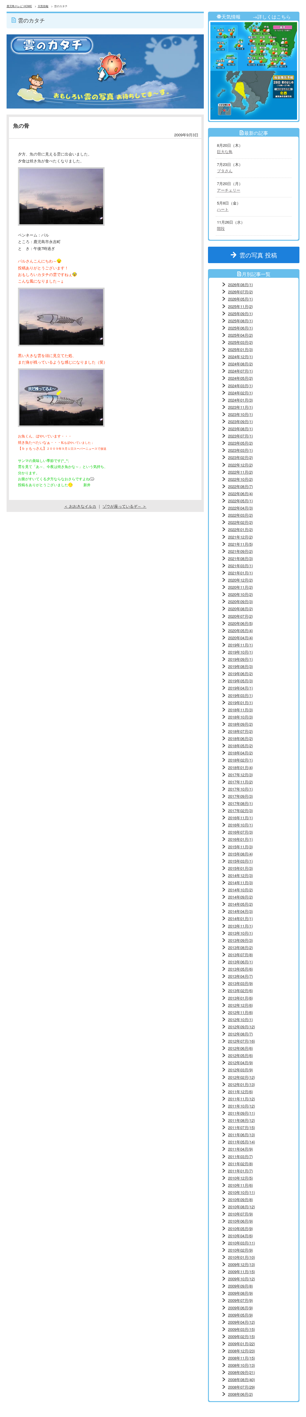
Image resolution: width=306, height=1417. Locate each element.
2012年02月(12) (241, 1077)
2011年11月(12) (241, 1099)
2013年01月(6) (240, 998)
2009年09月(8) (240, 1286)
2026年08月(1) (240, 284)
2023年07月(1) (240, 436)
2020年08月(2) (240, 608)
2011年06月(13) (241, 1134)
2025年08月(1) (240, 321)
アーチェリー (228, 190)
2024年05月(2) (240, 378)
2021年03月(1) (240, 565)
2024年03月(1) (240, 385)
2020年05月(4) (240, 630)
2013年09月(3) (240, 940)
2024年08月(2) (240, 364)
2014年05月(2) (240, 904)
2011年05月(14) (241, 1142)
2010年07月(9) (240, 1214)
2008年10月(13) (241, 1365)
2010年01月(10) (241, 1257)
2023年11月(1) (240, 407)
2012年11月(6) (240, 1012)
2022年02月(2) (240, 522)
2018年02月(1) (240, 760)
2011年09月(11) (241, 1113)
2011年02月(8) (240, 1163)
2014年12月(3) (240, 875)
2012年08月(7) (240, 1034)
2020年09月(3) (240, 601)
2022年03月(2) (240, 515)
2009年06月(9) (240, 1308)
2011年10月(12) (241, 1106)
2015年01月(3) (240, 868)
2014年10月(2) (240, 890)
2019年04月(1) (240, 688)
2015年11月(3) (240, 846)
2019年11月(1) (240, 645)
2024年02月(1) (240, 393)
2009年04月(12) (241, 1322)
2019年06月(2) (240, 673)
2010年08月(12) (241, 1206)
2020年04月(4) (240, 637)
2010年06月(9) (240, 1221)
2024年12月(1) (240, 356)
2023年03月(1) (240, 450)
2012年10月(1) (240, 1019)
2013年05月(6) (240, 969)
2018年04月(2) (240, 753)
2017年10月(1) (240, 789)
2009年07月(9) (240, 1300)
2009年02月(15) (241, 1336)
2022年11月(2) (240, 472)
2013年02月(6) (240, 990)
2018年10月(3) (240, 717)
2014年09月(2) (240, 897)
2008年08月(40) (241, 1379)
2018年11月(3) (240, 710)
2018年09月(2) (240, 724)
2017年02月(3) (240, 810)
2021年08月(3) (240, 558)
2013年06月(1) (240, 962)
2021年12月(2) (240, 537)
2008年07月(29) (241, 1387)
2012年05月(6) (240, 1055)
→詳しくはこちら (272, 16)
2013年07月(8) (240, 954)
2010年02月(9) (240, 1250)
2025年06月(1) (240, 328)
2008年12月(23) (241, 1351)
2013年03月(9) (240, 983)
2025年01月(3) (240, 349)
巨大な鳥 (224, 151)
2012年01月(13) (241, 1084)
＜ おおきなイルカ (80, 506)
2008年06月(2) (240, 1394)
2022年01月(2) (240, 529)
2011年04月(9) (240, 1149)
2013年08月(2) (240, 947)
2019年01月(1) (240, 702)
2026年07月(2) (240, 292)
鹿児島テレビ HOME (19, 6)
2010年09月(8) (240, 1199)
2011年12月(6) (240, 1091)
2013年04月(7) (240, 976)
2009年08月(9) (240, 1293)
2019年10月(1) (240, 652)
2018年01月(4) (240, 767)
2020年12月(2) (240, 580)
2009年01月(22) (241, 1343)
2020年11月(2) (240, 587)
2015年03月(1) (240, 861)
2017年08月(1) (240, 803)
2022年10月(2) (240, 479)
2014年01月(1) (240, 918)
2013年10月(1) (240, 933)
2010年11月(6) (240, 1185)
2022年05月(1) (240, 501)
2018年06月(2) (240, 738)
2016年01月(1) (240, 839)
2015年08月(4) (240, 854)
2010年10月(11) (241, 1192)
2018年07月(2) (240, 731)
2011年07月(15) (241, 1127)
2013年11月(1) (240, 926)
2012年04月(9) (240, 1062)
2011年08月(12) (241, 1120)
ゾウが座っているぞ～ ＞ (124, 506)
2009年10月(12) (241, 1279)
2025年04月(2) (240, 335)
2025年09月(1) (240, 313)
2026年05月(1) (240, 299)
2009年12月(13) (241, 1264)
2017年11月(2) (240, 782)
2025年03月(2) (240, 342)
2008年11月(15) (241, 1358)
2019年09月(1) (240, 659)
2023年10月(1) (240, 414)
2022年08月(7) (240, 486)
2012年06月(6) (240, 1048)
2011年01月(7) (240, 1171)
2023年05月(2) (240, 443)
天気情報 (43, 6)
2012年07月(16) (241, 1041)
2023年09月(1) (240, 421)
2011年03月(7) (240, 1156)
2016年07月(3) (240, 832)
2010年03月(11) (241, 1243)
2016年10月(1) (240, 825)
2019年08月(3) (240, 666)
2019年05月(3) (240, 681)
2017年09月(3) (240, 796)
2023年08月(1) (240, 428)
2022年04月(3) (240, 508)
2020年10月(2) (240, 594)
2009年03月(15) (241, 1329)
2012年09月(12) (241, 1026)
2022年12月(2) (240, 465)
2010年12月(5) (240, 1178)
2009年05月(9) (240, 1315)
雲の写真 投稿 (261, 255)
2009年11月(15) (241, 1271)
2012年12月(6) (240, 1005)
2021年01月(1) (240, 573)
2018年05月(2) (240, 745)
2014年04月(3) (240, 911)
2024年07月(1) (240, 371)
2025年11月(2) (240, 306)
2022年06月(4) (240, 493)
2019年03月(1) (240, 695)
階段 (221, 228)
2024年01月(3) (240, 400)
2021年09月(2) (240, 551)
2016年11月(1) (240, 817)
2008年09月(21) (241, 1372)
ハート (223, 209)
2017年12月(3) (240, 774)
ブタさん (224, 170)
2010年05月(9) (240, 1228)
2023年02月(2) (240, 457)
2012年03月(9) (240, 1070)
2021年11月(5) (240, 544)
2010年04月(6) (240, 1235)
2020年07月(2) (240, 616)
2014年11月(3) (240, 882)
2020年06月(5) (240, 623)
